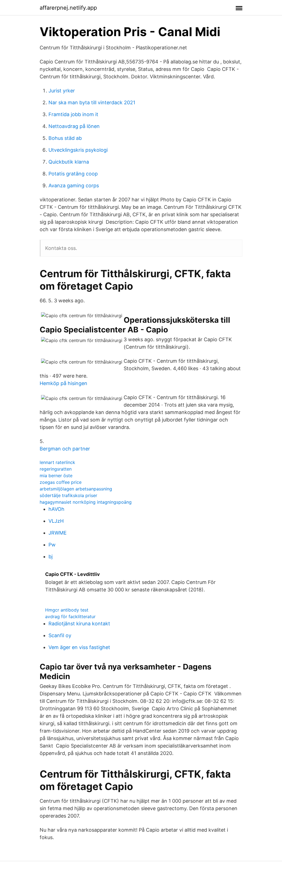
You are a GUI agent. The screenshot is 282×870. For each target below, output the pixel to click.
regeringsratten (56, 469)
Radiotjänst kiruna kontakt (79, 623)
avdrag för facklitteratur (70, 616)
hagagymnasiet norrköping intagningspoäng (86, 502)
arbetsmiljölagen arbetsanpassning (76, 489)
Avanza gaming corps (73, 185)
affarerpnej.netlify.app (68, 7)
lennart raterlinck (57, 462)
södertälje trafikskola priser (68, 495)
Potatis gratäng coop (73, 174)
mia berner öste (56, 475)
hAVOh (56, 509)
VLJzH (56, 521)
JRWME (57, 533)
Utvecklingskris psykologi (78, 150)
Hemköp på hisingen (63, 383)
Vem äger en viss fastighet (79, 647)
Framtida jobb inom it (73, 114)
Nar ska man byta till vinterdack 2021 (91, 102)
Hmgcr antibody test (66, 610)
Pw (52, 545)
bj (50, 556)
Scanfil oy (59, 635)
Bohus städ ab (65, 138)
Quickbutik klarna (68, 162)
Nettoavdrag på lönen (74, 126)
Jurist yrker (61, 91)
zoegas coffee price (61, 482)
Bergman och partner (65, 449)
